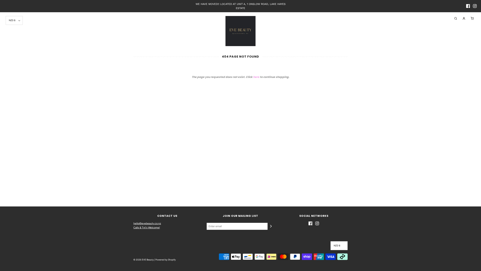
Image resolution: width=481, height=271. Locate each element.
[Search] (454, 18)
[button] (14, 20)
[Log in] (462, 18)
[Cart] (470, 18)
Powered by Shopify (165, 259)
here (256, 77)
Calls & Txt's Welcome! (146, 227)
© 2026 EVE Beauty (143, 259)
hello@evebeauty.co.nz (147, 223)
